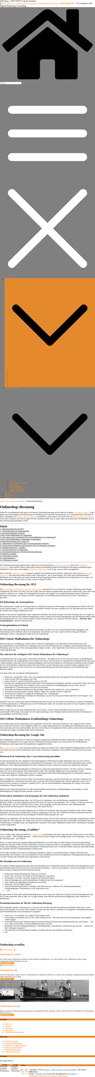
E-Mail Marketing (15, 487)
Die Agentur (9, 495)
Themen (8, 493)
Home (2, 501)
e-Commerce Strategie (62, 565)
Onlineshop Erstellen (10, 954)
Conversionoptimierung (18, 380)
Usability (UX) (36, 834)
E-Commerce (9, 279)
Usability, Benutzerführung (26, 517)
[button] (50, 369)
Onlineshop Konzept (10, 1006)
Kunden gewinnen (11, 1041)
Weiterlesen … (7, 963)
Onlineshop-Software (81, 512)
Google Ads (13, 485)
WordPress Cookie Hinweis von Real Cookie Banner (48, 1076)
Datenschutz (9, 1030)
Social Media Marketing (18, 483)
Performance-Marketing (13, 1043)
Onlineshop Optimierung (38, 569)
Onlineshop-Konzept (12, 1052)
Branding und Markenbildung (15, 1045)
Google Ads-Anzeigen (11, 748)
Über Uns (8, 1024)
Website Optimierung (17, 374)
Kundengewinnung (16, 386)
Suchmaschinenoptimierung (83, 517)
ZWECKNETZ (67, 3)
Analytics (12, 376)
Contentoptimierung (16, 382)
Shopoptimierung (8, 970)
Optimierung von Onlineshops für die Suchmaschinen (22, 589)
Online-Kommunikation (13, 1047)
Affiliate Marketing (16, 491)
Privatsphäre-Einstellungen (14, 1032)
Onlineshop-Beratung (17, 371)
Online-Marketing (11, 388)
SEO (11, 481)
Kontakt (8, 497)
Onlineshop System (19, 573)
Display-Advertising (16, 489)
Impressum (9, 1028)
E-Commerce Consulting (15, 501)
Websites (20, 608)
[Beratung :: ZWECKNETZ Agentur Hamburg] (47, 81)
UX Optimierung (15, 378)
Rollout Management (17, 384)
